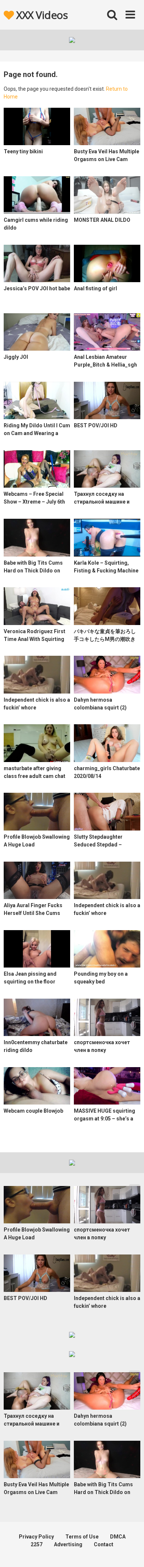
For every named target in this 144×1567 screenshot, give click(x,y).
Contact (103, 1544)
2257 (36, 1544)
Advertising (68, 1544)
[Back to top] (130, 1552)
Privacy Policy (36, 1537)
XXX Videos (41, 15)
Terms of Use (82, 1537)
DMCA (118, 1537)
